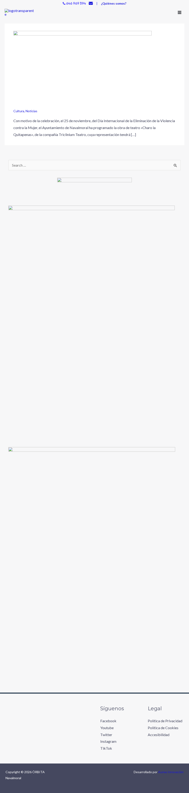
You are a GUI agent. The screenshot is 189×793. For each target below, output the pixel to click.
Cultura (18, 111)
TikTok (106, 748)
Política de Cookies (163, 727)
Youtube (107, 727)
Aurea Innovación (170, 772)
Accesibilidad (158, 734)
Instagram (108, 741)
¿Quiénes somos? (113, 3)
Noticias (31, 111)
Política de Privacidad (165, 721)
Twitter (106, 734)
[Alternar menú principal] (179, 12)
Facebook (108, 721)
